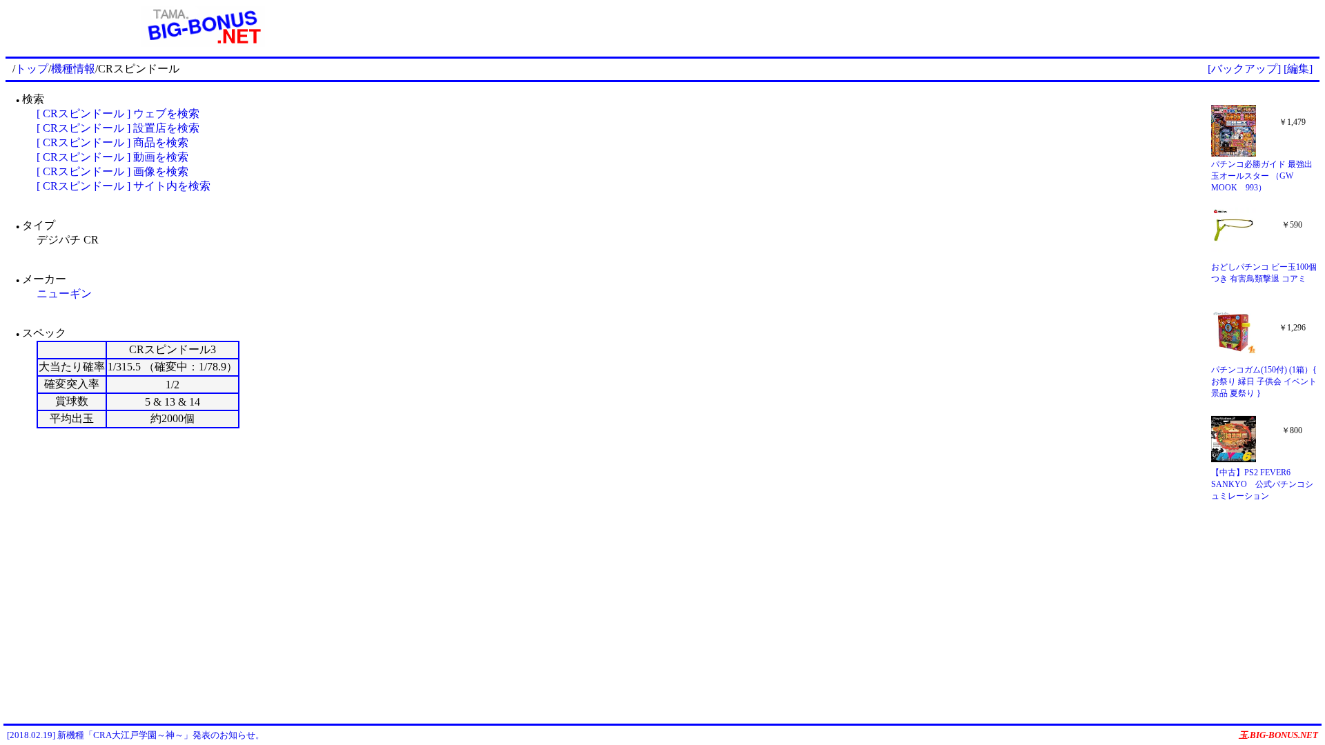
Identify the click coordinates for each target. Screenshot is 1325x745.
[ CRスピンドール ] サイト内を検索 (123, 186)
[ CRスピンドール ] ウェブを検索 (118, 113)
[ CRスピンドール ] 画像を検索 (112, 171)
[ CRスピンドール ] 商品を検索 (112, 142)
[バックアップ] (1244, 68)
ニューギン (64, 293)
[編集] (1298, 68)
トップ (31, 68)
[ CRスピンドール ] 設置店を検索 (118, 128)
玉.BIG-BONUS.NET (1278, 735)
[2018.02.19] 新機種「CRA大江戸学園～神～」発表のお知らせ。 (135, 735)
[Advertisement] (859, 26)
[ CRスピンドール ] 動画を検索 (112, 157)
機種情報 (73, 68)
